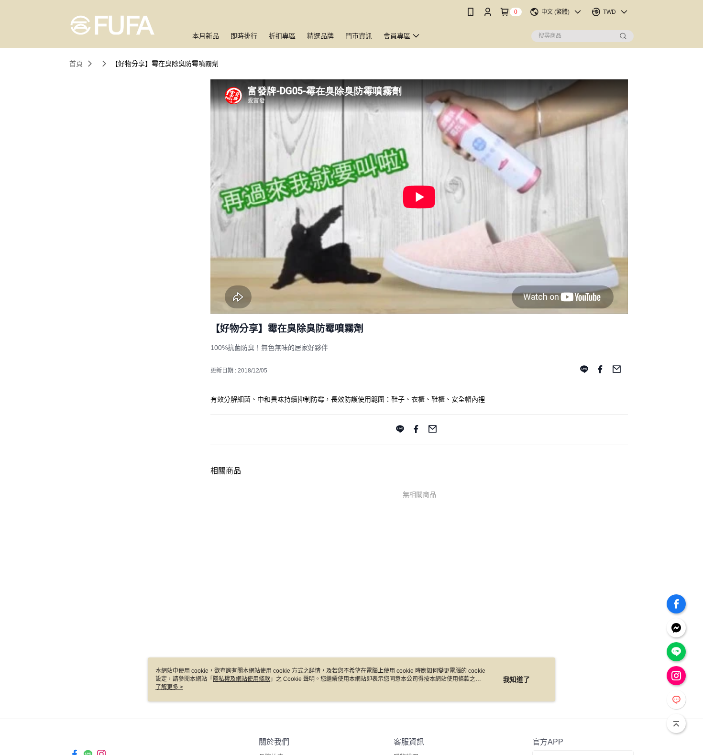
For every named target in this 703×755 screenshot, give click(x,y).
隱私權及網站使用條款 (241, 679)
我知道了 (516, 679)
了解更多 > (169, 687)
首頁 (76, 63)
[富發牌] (122, 25)
